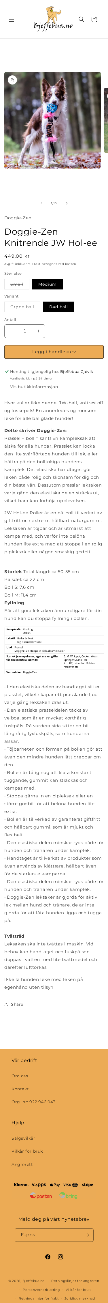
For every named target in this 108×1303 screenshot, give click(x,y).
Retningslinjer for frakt (39, 1298)
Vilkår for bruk (27, 1151)
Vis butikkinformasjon (34, 386)
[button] (11, 19)
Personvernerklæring (41, 1290)
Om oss (20, 1075)
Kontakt (20, 1088)
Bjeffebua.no (33, 1281)
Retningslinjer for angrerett (75, 1281)
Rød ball (58, 306)
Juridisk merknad (80, 1298)
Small (19, 285)
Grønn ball (25, 308)
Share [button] (17, 1004)
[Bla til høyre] (66, 203)
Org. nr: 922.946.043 (34, 1101)
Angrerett (22, 1164)
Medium (47, 284)
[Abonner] (87, 1235)
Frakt (36, 264)
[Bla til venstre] (41, 203)
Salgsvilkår (23, 1138)
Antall (10, 319)
